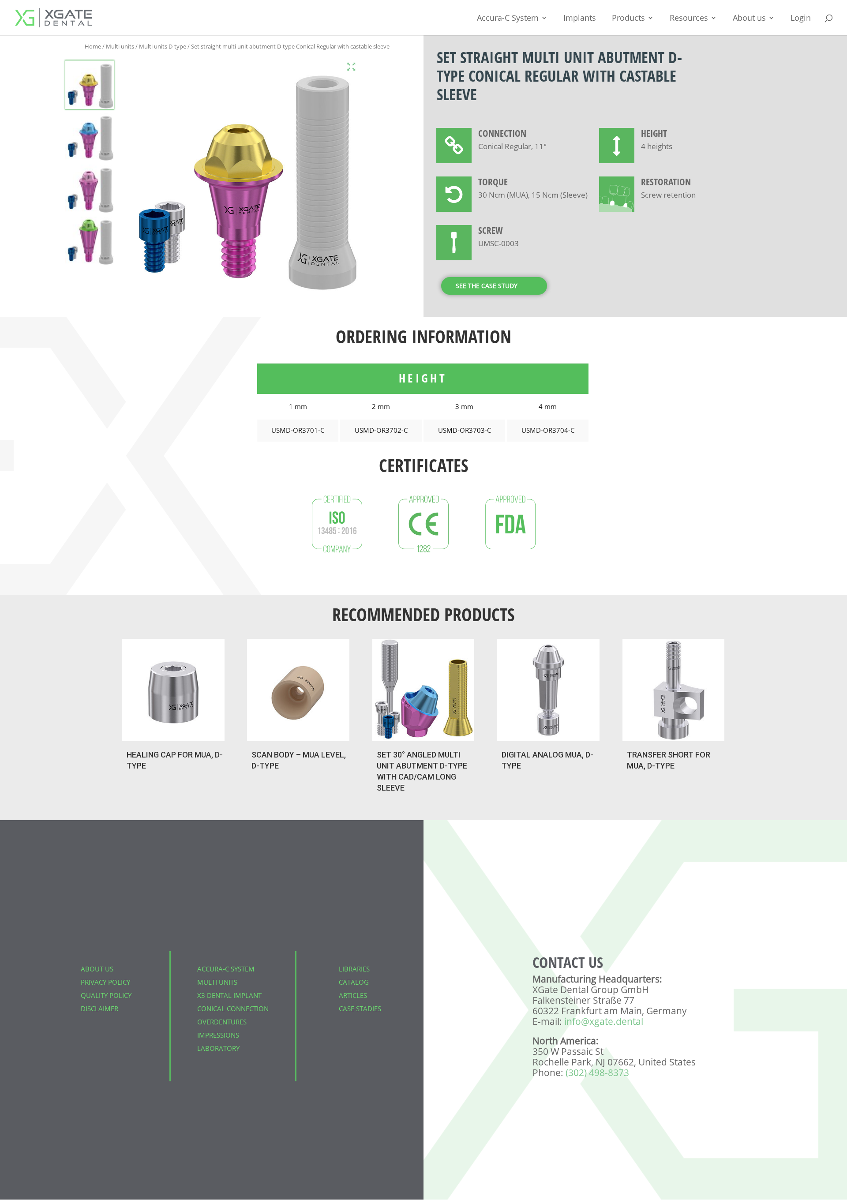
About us (749, 19)
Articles (353, 995)
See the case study (486, 285)
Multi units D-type (162, 46)
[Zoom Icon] (351, 67)
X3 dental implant (229, 995)
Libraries (354, 968)
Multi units (120, 46)
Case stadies (360, 1008)
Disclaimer (99, 1008)
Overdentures (222, 1021)
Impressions (218, 1035)
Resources (689, 19)
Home (93, 46)
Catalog (354, 982)
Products (628, 19)
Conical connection (233, 1008)
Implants (579, 19)
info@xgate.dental (603, 1021)
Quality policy (106, 995)
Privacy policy (105, 982)
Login (801, 19)
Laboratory (218, 1048)
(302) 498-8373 (597, 1072)
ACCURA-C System (226, 968)
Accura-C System (508, 19)
